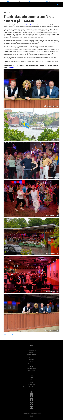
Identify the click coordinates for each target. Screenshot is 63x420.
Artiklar (31, 382)
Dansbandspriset (31, 373)
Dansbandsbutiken (31, 350)
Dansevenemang (31, 354)
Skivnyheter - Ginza (31, 357)
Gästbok (31, 380)
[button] (57, 4)
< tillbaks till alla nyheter (9, 334)
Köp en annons (31, 363)
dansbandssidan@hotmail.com (31, 389)
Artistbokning (31, 370)
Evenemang (31, 352)
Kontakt (31, 361)
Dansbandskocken (31, 368)
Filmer (31, 377)
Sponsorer (31, 359)
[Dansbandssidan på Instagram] (31, 392)
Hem (31, 345)
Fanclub (31, 366)
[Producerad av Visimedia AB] (31, 416)
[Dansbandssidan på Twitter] (31, 395)
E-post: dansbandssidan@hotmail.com (17, 1)
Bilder (31, 375)
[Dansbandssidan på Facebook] (31, 399)
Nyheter (31, 347)
